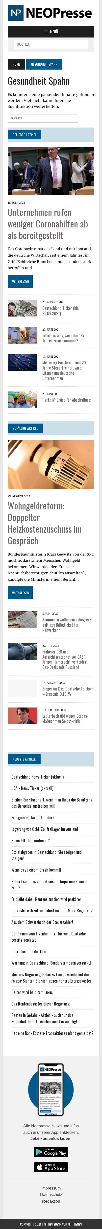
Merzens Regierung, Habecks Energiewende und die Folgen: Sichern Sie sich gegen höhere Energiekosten (51, 977)
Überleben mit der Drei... (30, 951)
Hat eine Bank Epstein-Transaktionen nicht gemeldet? (52, 1033)
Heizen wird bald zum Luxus (32, 992)
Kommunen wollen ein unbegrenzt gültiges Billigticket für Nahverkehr (67, 625)
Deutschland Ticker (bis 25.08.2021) (60, 310)
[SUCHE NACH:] (51, 44)
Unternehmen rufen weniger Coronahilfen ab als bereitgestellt (48, 223)
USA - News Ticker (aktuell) (32, 788)
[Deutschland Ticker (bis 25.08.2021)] (22, 307)
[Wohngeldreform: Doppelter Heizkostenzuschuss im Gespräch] (51, 464)
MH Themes (75, 1224)
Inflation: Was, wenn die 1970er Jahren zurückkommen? (66, 338)
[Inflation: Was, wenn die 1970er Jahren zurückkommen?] (22, 334)
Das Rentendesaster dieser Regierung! (41, 1004)
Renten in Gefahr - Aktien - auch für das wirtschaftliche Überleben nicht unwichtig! (44, 1018)
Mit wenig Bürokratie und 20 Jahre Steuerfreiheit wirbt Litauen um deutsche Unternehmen (64, 370)
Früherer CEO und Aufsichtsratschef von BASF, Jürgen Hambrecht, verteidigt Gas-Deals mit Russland (65, 659)
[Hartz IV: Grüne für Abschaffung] (22, 399)
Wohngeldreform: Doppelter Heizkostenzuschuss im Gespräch (45, 522)
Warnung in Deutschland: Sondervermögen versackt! (51, 963)
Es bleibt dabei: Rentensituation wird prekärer (46, 899)
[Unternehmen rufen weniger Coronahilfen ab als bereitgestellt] (51, 170)
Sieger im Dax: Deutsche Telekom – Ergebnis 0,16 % (68, 691)
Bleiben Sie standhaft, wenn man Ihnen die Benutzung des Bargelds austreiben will (51, 803)
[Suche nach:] (43, 118)
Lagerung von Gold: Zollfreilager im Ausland (44, 829)
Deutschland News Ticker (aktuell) (37, 777)
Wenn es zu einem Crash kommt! (36, 870)
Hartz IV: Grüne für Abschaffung (66, 400)
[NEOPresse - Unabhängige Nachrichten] (51, 13)
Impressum (51, 1188)
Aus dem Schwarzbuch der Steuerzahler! (42, 922)
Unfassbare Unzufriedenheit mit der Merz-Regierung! (52, 910)
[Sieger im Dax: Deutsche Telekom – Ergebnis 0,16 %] (22, 688)
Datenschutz (51, 1194)
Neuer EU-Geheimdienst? (30, 840)
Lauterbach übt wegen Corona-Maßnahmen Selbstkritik (65, 718)
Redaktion (51, 1201)
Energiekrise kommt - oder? (32, 817)
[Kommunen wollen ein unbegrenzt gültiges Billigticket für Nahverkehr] (22, 619)
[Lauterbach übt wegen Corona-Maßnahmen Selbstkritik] (22, 715)
